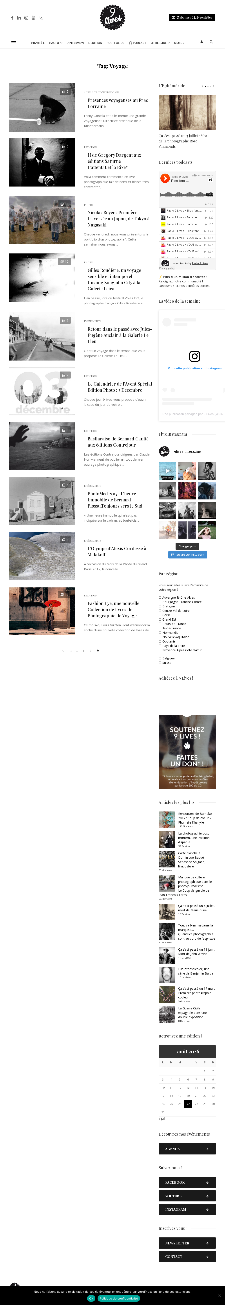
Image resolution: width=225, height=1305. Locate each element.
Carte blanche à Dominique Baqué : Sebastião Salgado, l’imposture (191, 859)
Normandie (170, 632)
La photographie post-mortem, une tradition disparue (194, 837)
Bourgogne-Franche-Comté (182, 602)
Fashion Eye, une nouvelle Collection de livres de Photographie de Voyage (113, 609)
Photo (88, 204)
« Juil (162, 1119)
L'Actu (88, 262)
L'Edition (90, 147)
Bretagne (169, 606)
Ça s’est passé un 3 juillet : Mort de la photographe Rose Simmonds (184, 141)
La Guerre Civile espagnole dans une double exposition (192, 1012)
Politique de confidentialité (119, 1298)
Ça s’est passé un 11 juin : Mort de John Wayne (196, 951)
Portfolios (115, 43)
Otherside (159, 43)
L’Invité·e (38, 43)
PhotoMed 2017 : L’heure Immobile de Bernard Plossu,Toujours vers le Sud (115, 499)
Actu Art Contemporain (101, 92)
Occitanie (169, 641)
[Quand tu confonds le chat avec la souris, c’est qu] (187, 471)
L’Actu (54, 43)
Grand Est (169, 619)
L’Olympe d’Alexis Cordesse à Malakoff (117, 551)
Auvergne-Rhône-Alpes (178, 597)
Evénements (92, 321)
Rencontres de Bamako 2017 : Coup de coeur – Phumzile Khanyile (195, 817)
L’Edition (95, 43)
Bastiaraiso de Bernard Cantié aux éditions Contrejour (118, 442)
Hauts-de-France (174, 624)
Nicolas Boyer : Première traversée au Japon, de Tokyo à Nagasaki (119, 218)
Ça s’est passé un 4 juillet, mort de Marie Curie (196, 908)
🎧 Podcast (137, 43)
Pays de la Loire (173, 646)
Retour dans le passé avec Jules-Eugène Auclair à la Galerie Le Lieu (120, 335)
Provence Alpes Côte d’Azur (181, 650)
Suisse (166, 663)
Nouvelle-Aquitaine (175, 637)
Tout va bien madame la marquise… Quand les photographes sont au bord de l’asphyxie (196, 932)
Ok (91, 1298)
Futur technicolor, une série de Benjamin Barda (195, 971)
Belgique (168, 658)
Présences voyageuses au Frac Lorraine (118, 103)
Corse (166, 615)
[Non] (219, 1295)
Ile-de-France (171, 628)
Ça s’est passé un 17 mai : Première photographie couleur (196, 992)
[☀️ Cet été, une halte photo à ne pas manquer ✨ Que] (207, 471)
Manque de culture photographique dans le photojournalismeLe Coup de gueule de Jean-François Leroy (185, 886)
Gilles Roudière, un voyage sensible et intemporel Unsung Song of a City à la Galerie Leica (114, 279)
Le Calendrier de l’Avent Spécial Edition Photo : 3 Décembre (120, 387)
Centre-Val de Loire (176, 611)
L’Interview (75, 43)
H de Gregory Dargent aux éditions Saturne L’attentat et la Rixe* (114, 161)
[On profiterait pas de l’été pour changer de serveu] (167, 471)
